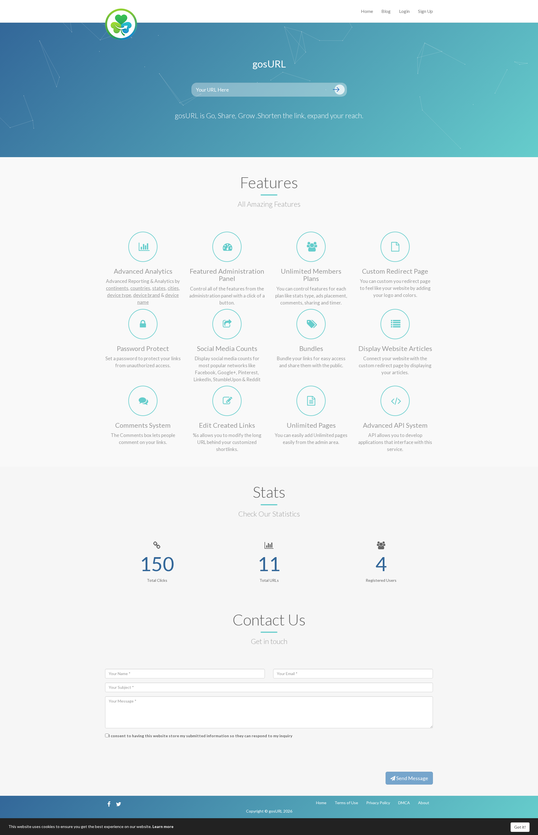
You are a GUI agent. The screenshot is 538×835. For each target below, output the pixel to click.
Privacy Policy (378, 802)
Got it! (520, 827)
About (423, 802)
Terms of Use (346, 802)
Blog (386, 11)
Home (367, 11)
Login (404, 11)
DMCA (404, 802)
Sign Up (425, 11)
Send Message (411, 778)
